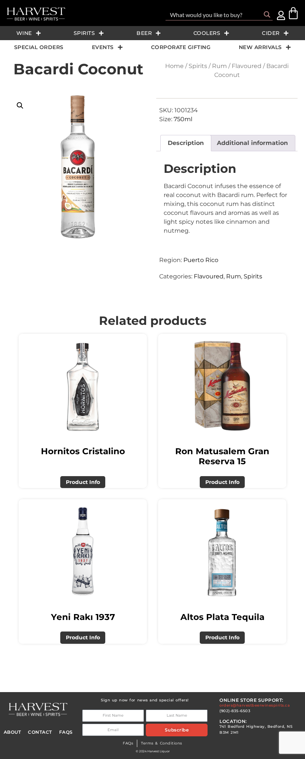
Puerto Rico (200, 260)
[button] (20, 105)
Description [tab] (186, 142)
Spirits (84, 33)
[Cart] (293, 13)
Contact (40, 732)
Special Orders (39, 47)
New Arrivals (260, 47)
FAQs (128, 743)
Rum (219, 66)
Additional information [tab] (252, 142)
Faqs (66, 732)
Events (103, 47)
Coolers (207, 33)
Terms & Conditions (161, 743)
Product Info (83, 482)
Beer (144, 33)
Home (174, 66)
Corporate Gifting (181, 47)
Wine (24, 33)
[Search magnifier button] (267, 14)
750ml (183, 119)
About (12, 732)
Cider (271, 33)
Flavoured (246, 66)
